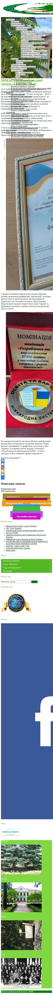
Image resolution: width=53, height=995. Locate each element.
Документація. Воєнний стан (22, 122)
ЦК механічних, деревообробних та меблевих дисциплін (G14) (34, 56)
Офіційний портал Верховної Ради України (24, 539)
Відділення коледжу (23, 28)
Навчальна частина (18, 26)
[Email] (26, 464)
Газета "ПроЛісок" (10, 564)
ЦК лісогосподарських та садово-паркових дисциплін (33, 33)
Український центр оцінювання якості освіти (25, 530)
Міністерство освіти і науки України (21, 526)
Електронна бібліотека (24, 61)
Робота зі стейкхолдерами (20, 110)
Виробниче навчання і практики (23, 86)
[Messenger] (26, 474)
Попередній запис (8, 489)
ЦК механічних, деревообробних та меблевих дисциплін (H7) (34, 52)
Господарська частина (19, 69)
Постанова (7, 571)
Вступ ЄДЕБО (12, 533)
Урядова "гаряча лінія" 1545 (17, 546)
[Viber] (26, 467)
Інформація (15, 22)
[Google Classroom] (26, 471)
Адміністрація (16, 24)
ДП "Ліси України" (14, 528)
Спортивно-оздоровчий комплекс (23, 67)
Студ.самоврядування (12, 568)
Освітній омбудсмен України (18, 548)
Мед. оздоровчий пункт (24, 73)
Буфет (18, 77)
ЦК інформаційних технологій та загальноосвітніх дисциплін (33, 36)
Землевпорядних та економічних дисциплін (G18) (33, 44)
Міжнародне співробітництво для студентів (27, 136)
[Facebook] (26, 460)
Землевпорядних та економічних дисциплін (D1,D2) (33, 48)
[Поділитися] (26, 478)
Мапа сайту (11, 550)
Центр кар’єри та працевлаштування (24, 124)
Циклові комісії (21, 30)
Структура (10, 20)
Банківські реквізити (11, 561)
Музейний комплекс (18, 65)
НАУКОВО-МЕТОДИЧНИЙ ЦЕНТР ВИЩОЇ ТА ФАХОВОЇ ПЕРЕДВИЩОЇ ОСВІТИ (27, 542)
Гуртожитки (20, 75)
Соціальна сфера (17, 71)
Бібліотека (14, 59)
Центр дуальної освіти (19, 126)
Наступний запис (8, 491)
